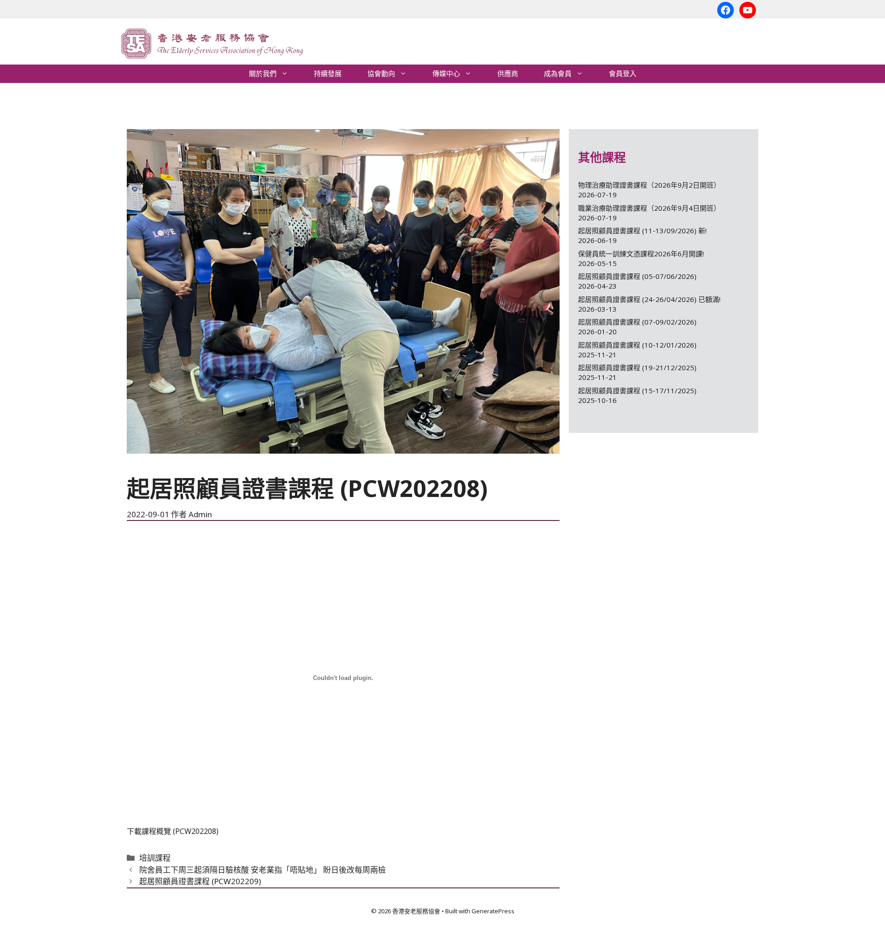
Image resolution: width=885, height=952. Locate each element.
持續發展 (328, 73)
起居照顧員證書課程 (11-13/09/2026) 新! (642, 230)
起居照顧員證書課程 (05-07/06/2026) (637, 276)
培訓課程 (155, 857)
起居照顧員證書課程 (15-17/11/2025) (637, 390)
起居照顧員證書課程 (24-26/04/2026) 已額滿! (649, 299)
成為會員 (558, 73)
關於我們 (263, 73)
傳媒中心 (446, 73)
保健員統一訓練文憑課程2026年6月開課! (641, 253)
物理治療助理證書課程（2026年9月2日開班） (649, 184)
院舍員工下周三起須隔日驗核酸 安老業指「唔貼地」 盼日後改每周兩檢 (262, 869)
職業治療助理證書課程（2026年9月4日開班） (649, 208)
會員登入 (623, 73)
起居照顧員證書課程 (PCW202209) (200, 881)
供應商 (507, 73)
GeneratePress (493, 911)
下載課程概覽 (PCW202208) (172, 831)
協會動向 (381, 73)
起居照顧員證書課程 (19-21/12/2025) (637, 367)
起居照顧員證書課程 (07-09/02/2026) (637, 321)
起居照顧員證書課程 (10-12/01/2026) (637, 344)
